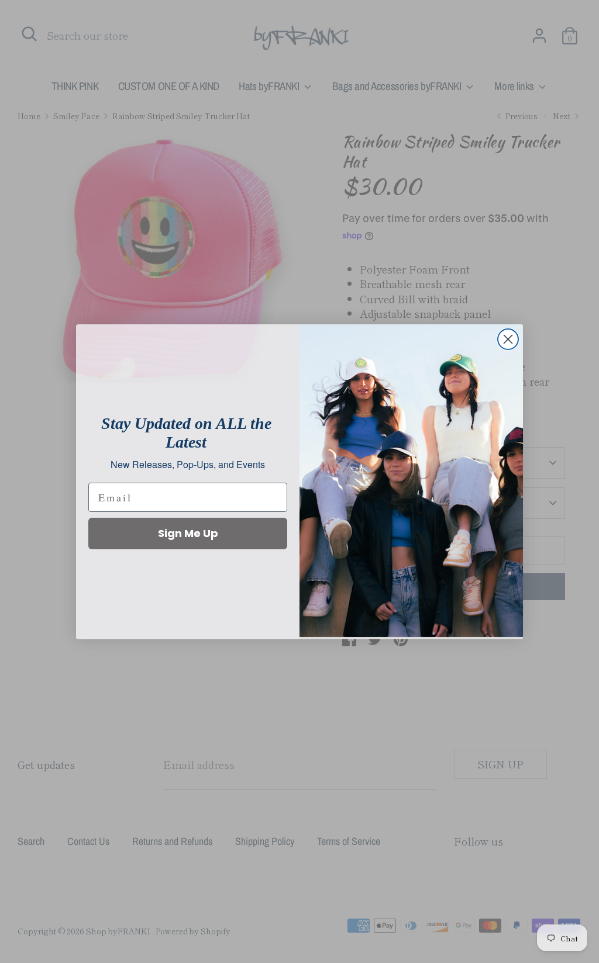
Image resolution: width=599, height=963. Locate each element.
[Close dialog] (508, 339)
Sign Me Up (188, 533)
